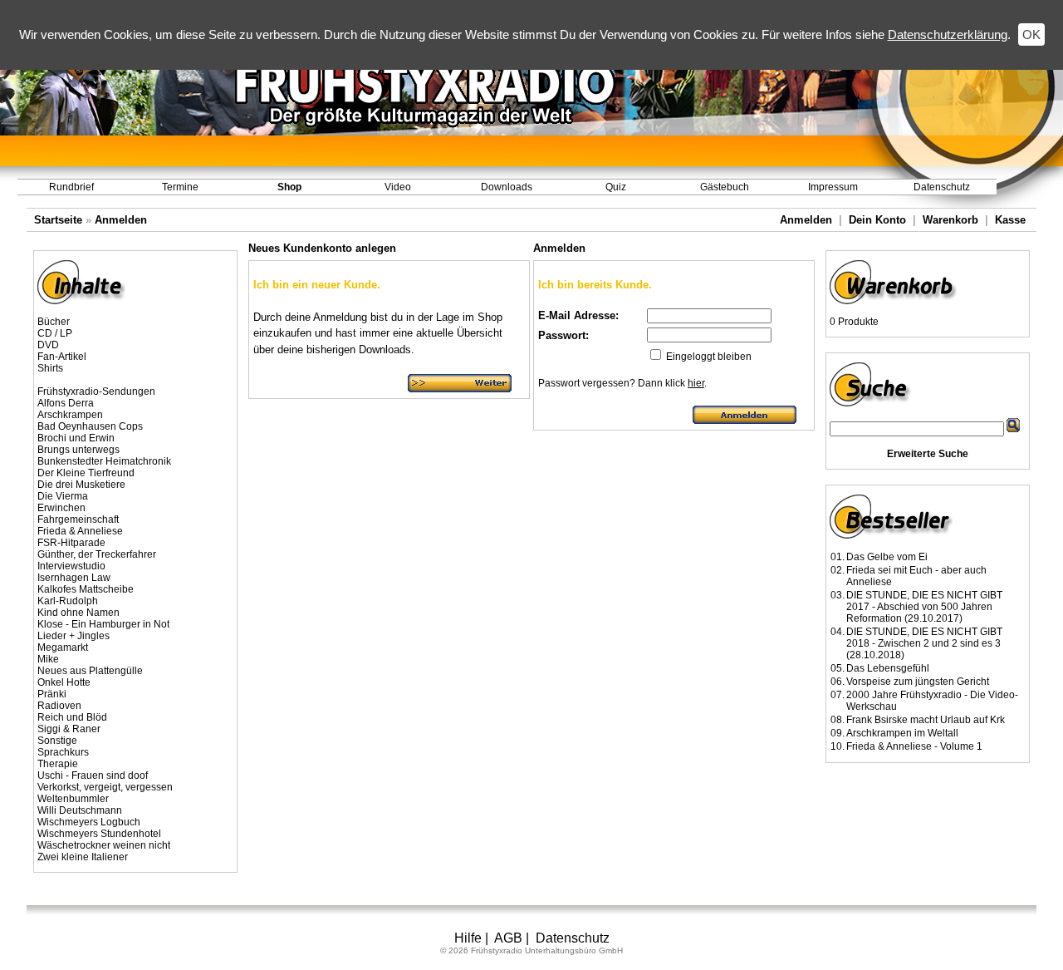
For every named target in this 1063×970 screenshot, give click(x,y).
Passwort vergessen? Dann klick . (622, 383)
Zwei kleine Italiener (82, 857)
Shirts (50, 368)
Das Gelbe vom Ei (887, 557)
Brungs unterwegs (78, 449)
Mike (48, 659)
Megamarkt (62, 647)
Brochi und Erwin (76, 438)
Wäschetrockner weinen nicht (103, 845)
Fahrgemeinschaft (78, 519)
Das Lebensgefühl (887, 668)
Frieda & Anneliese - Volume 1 (914, 746)
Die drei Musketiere (81, 484)
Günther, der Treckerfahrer (96, 554)
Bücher (53, 321)
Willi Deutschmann (79, 810)
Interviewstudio (71, 566)
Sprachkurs (63, 752)
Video (398, 187)
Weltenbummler (73, 799)
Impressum (833, 187)
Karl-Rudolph (67, 601)
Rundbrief (71, 187)
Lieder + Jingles (73, 636)
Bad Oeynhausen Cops (90, 426)
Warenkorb (950, 220)
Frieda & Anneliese (80, 531)
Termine (180, 187)
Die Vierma (62, 496)
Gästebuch (724, 187)
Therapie (57, 764)
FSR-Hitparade (71, 543)
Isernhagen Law (73, 577)
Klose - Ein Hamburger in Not (103, 624)
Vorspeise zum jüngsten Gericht (917, 681)
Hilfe (468, 938)
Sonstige (57, 740)
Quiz (615, 187)
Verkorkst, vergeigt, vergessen (105, 787)
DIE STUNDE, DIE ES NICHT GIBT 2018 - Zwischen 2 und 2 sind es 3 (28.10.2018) (924, 643)
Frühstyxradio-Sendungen (96, 391)
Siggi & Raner (68, 729)
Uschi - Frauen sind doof (92, 775)
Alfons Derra (65, 403)
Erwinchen (61, 508)
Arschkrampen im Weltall (902, 733)
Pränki (51, 694)
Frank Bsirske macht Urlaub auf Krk (925, 720)
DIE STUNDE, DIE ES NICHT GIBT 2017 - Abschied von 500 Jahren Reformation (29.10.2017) (924, 606)
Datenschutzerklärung (947, 34)
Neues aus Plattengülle (90, 671)
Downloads (506, 187)
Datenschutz (942, 187)
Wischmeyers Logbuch (88, 822)
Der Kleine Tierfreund (86, 473)
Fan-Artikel (61, 356)
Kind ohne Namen (78, 612)
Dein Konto (877, 220)
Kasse (1010, 220)
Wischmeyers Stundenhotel (99, 834)
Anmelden (121, 220)
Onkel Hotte (64, 682)
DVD (48, 345)
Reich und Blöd (72, 717)
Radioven (59, 705)
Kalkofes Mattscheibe (85, 589)
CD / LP (54, 333)
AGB (508, 938)
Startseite (58, 220)
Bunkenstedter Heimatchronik (104, 461)
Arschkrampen (70, 415)
